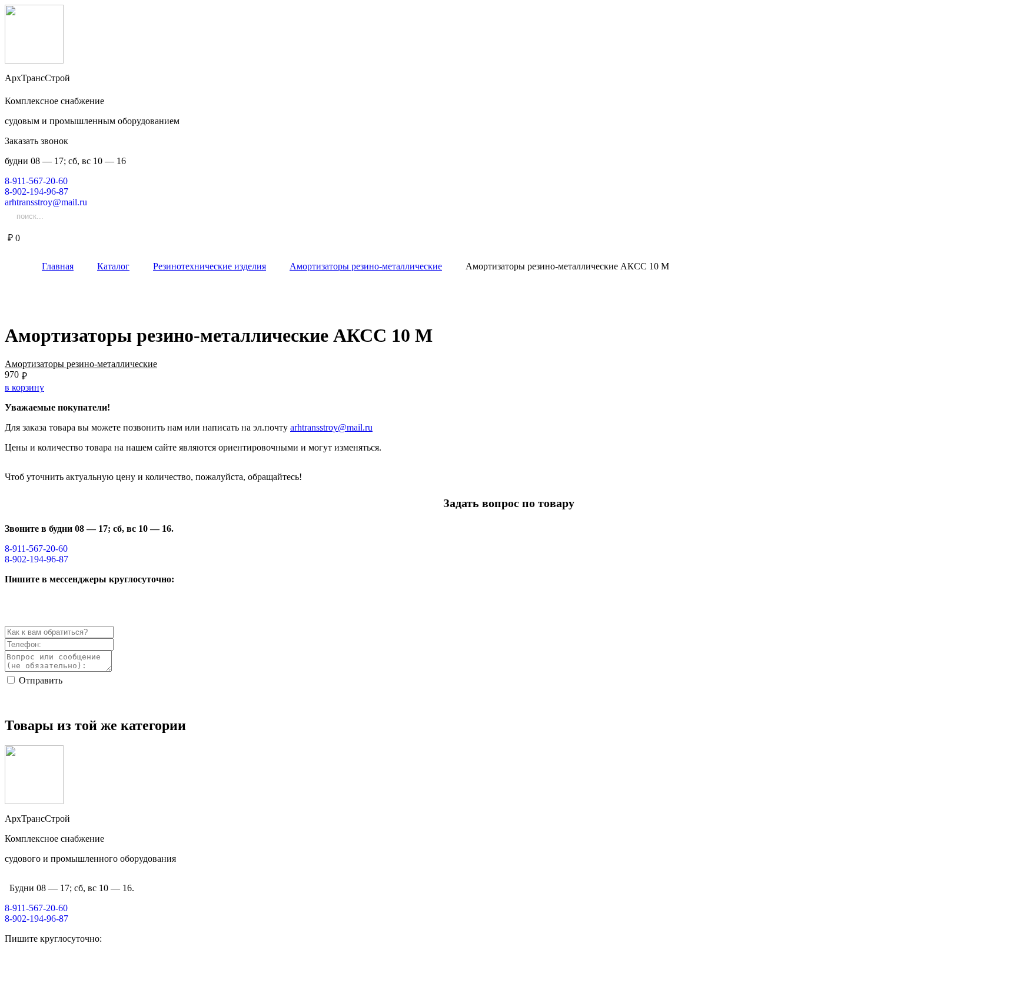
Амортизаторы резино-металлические (81, 364)
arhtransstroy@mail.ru (331, 427)
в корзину (24, 387)
